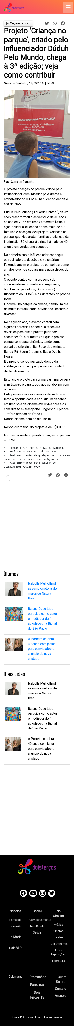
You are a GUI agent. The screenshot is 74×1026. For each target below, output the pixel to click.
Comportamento (40, 919)
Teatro (58, 937)
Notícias (15, 911)
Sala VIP (15, 948)
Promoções (37, 977)
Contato (60, 989)
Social (37, 911)
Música (58, 924)
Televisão (15, 926)
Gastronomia (59, 943)
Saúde (37, 932)
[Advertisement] (37, 528)
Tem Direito (37, 926)
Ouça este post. (20, 23)
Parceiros (37, 985)
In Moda (15, 937)
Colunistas (15, 976)
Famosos (15, 919)
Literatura (58, 960)
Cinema (58, 931)
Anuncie (60, 996)
